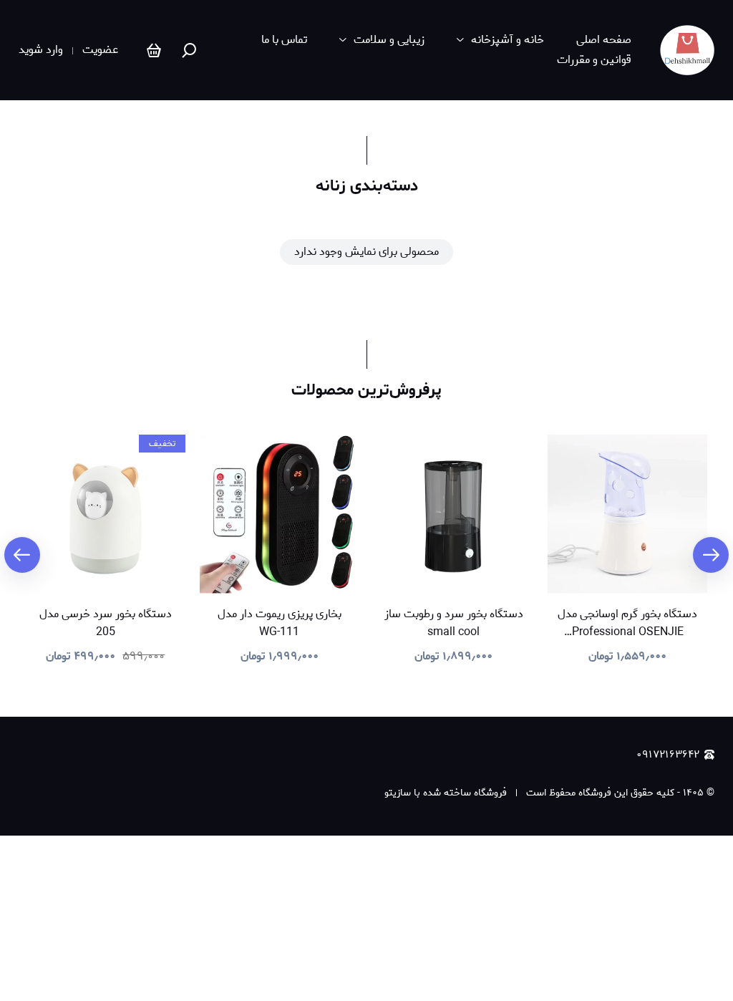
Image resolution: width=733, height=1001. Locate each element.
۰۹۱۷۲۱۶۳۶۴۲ (667, 755)
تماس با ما (284, 40)
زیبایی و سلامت (389, 40)
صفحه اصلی (603, 40)
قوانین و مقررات (594, 60)
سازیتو (397, 793)
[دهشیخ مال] (687, 50)
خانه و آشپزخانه (507, 40)
